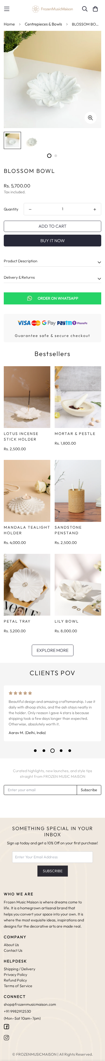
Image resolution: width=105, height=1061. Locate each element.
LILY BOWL (67, 621)
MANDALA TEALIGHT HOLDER (27, 530)
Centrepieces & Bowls (43, 24)
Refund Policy (15, 980)
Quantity (11, 209)
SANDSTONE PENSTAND (68, 530)
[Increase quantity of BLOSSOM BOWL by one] (95, 209)
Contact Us (13, 950)
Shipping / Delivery (19, 968)
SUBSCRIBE (52, 871)
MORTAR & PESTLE (75, 433)
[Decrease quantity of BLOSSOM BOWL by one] (30, 209)
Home (9, 24)
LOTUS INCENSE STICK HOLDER (21, 436)
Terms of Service (18, 985)
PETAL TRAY (17, 621)
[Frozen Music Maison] (52, 9)
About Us (11, 944)
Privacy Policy (15, 974)
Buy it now (52, 240)
